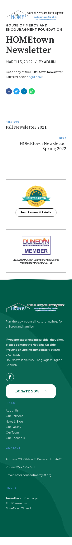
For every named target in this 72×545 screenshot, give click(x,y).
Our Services (14, 416)
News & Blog (14, 421)
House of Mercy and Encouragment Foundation (34, 27)
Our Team (12, 432)
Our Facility (13, 427)
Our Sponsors (15, 438)
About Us (12, 410)
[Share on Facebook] (9, 91)
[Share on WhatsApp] (32, 91)
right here (35, 77)
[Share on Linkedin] (24, 91)
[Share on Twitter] (16, 91)
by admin (47, 61)
